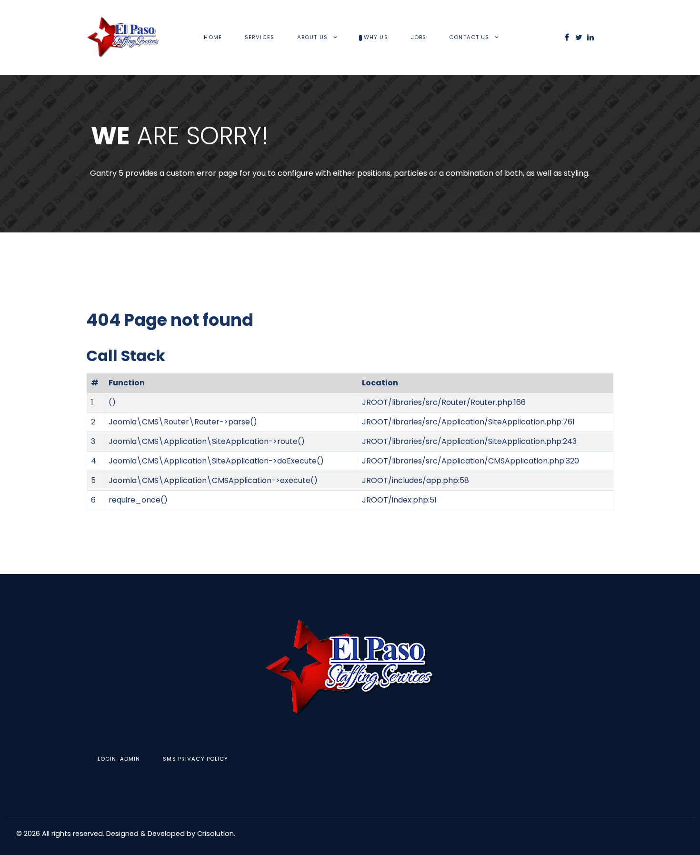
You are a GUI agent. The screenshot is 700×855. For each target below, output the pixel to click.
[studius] (350, 667)
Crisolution (215, 833)
